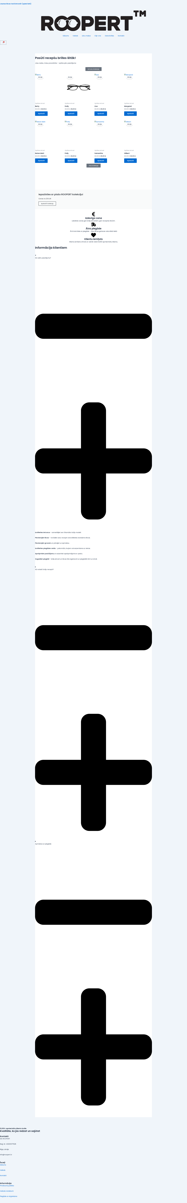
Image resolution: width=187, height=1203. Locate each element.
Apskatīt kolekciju (47, 204)
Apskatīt (41, 113)
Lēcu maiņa (86, 36)
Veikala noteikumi (6, 1191)
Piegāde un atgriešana (8, 1196)
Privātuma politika (7, 1186)
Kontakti (121, 36)
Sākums (66, 36)
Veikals (75, 36)
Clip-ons (97, 36)
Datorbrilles (109, 36)
